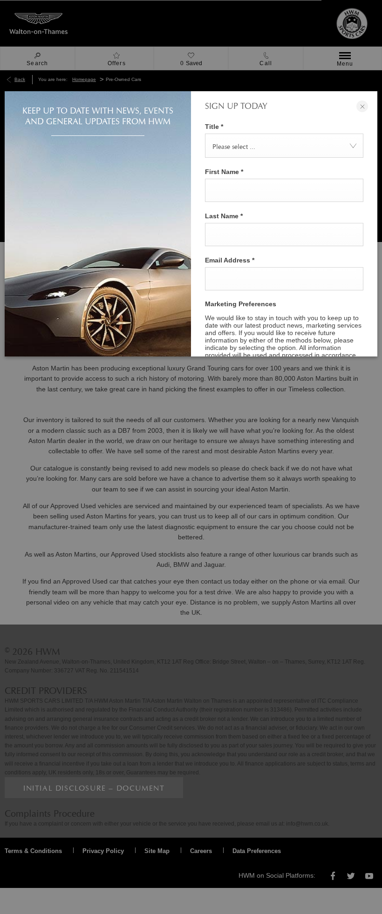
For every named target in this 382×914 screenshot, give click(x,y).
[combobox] (284, 146)
